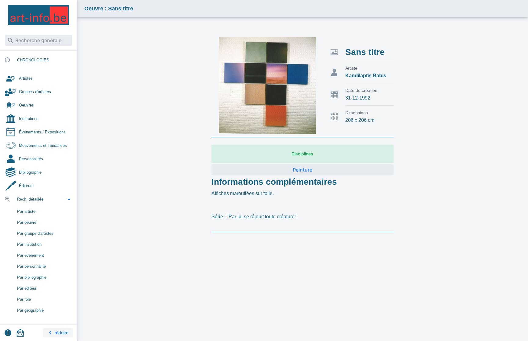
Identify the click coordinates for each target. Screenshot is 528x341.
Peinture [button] (302, 170)
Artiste (351, 68)
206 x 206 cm (359, 120)
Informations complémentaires (274, 182)
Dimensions (356, 112)
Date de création (361, 90)
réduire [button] (61, 332)
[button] (69, 199)
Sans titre (365, 52)
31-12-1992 (357, 97)
